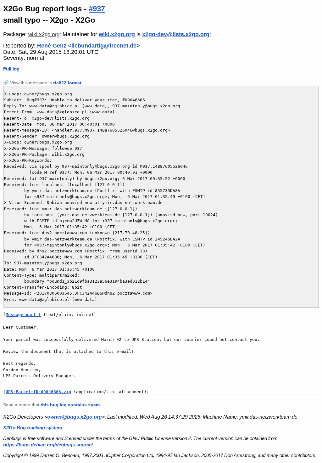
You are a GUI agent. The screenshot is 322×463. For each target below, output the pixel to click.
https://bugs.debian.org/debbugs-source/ (48, 444)
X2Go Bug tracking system (32, 427)
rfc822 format (67, 82)
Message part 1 (23, 314)
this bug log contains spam (70, 404)
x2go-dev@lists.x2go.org (175, 34)
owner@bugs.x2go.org (74, 417)
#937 (97, 8)
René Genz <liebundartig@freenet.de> (88, 45)
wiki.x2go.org (43, 34)
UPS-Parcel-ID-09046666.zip (38, 391)
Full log (11, 68)
